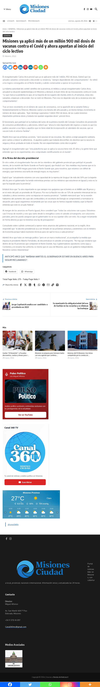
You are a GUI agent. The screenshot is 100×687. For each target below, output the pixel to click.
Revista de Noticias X (60, 677)
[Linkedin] (20, 67)
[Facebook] (5, 67)
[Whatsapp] (40, 67)
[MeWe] (30, 67)
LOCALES (10, 21)
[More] (45, 67)
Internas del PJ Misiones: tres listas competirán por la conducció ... (80, 354)
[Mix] (35, 67)
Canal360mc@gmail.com (15, 627)
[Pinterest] (25, 67)
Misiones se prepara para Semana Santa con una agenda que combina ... (49, 354)
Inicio (5, 29)
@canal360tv (13, 524)
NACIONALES (21, 21)
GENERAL (11, 29)
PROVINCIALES (33, 21)
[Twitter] (10, 67)
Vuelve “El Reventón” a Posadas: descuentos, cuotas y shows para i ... (16, 354)
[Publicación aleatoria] (90, 21)
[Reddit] (15, 67)
